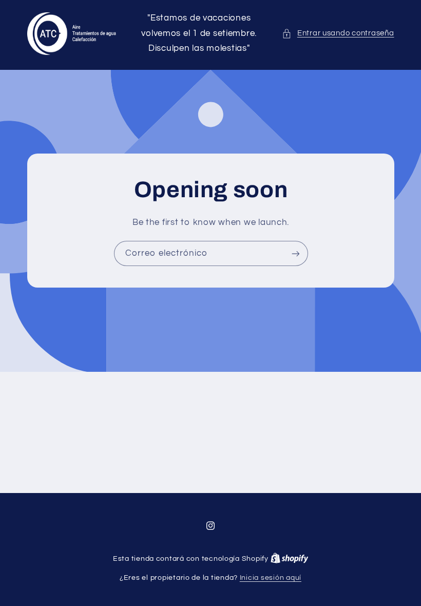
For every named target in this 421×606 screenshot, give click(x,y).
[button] (338, 33)
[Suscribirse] (295, 254)
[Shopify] (290, 558)
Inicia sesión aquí (270, 577)
